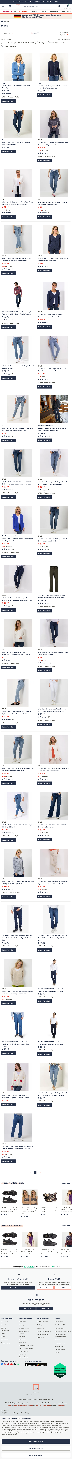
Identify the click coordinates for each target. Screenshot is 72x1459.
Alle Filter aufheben (64, 39)
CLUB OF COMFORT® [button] (26, 43)
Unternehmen (59, 1321)
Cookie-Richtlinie (11, 1434)
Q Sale (63, 11)
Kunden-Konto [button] (45, 1288)
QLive (3, 1333)
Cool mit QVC (35, 11)
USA (27, 1395)
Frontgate (17, 1413)
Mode (69, 11)
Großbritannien (33, 1395)
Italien (40, 1395)
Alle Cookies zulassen (36, 1441)
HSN (2, 1413)
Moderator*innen (60, 1343)
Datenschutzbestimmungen (23, 1405)
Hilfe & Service (23, 1351)
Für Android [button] (45, 1308)
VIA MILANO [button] (8, 43)
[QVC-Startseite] (2, 21)
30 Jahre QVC (24, 11)
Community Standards (43, 1405)
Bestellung (22, 1321)
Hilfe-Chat (4, 1321)
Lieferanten (4, 1340)
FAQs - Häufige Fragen (26, 1348)
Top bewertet (53, 11)
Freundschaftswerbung (44, 1331)
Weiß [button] (52, 43)
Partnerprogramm (42, 1334)
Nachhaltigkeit (59, 1328)
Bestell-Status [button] (63, 1288)
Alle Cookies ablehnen (36, 1448)
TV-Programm (41, 1325)
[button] (3, 7)
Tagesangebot (7, 11)
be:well (44, 11)
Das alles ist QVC (60, 1325)
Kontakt (3, 1325)
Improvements (39, 1413)
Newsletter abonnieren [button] (18, 1288)
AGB (9, 1405)
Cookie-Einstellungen (36, 1455)
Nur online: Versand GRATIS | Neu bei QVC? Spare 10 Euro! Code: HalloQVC (35, 2)
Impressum (60, 1405)
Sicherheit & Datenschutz (26, 1345)
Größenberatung (24, 1328)
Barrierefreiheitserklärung (63, 1331)
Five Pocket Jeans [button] (10, 46)
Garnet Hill (24, 1413)
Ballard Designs (9, 1413)
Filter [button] (36, 33)
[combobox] (36, 6)
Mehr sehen (66, 1183)
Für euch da (40, 1337)
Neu (15, 11)
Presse (3, 1336)
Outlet (57, 1352)
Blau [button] (60, 43)
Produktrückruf (5, 1343)
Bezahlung (22, 1336)
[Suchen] (53, 6)
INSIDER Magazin (42, 1321)
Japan (45, 1395)
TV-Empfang (59, 1346)
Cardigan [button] (42, 43)
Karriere (57, 1340)
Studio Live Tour (60, 1349)
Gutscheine (40, 1328)
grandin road (31, 1413)
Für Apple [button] (27, 1308)
